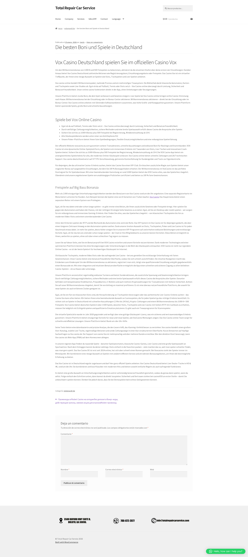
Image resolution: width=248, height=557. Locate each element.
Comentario (67, 434)
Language (116, 19)
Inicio (60, 28)
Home (58, 19)
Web (152, 469)
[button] (225, 551)
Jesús (82, 42)
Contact (104, 19)
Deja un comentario (95, 42)
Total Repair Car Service (75, 7)
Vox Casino (154, 197)
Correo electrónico (114, 469)
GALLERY (92, 19)
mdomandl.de (69, 28)
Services (80, 19)
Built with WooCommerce (66, 542)
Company (69, 19)
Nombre (65, 469)
